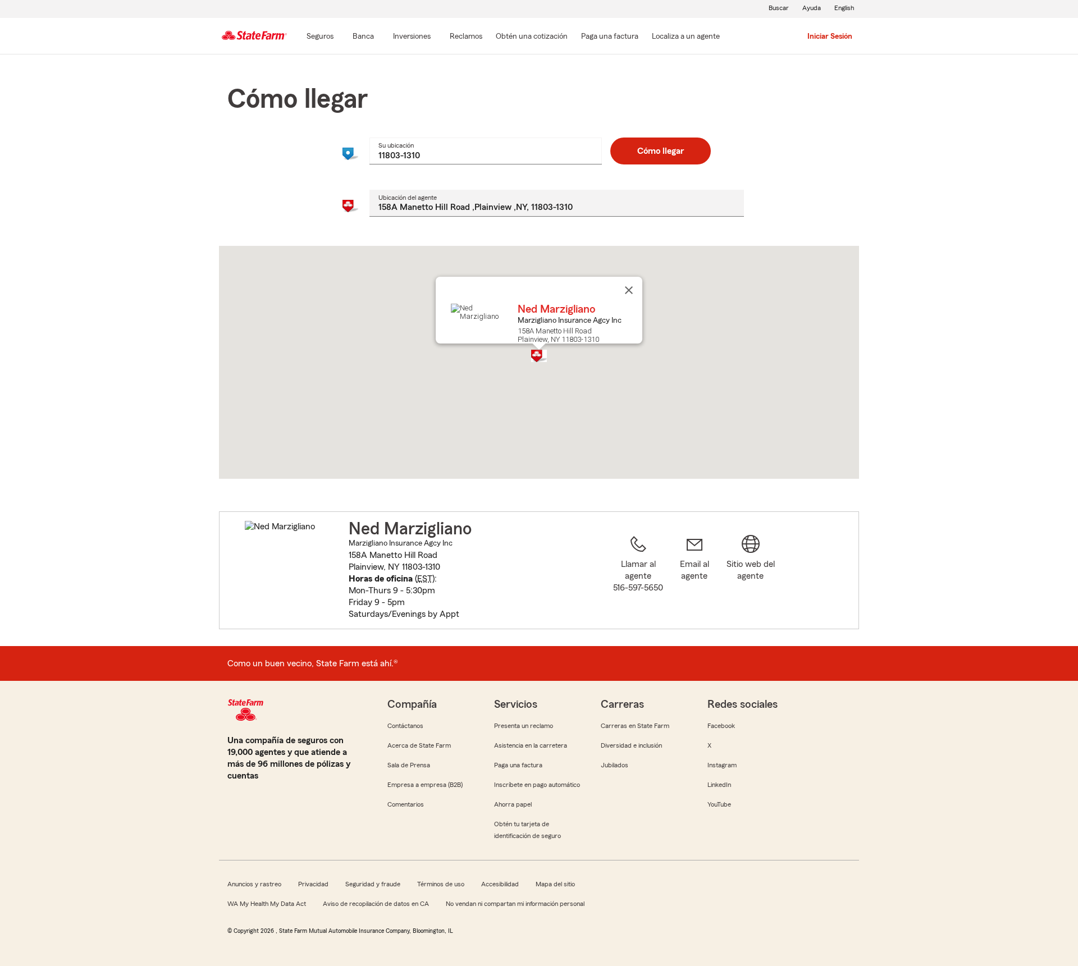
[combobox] (485, 151)
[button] (539, 356)
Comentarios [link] (405, 804)
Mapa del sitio (555, 884)
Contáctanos (405, 725)
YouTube (719, 804)
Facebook (721, 725)
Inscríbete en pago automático (537, 784)
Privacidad (313, 884)
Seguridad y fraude (372, 884)
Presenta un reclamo (523, 725)
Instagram (722, 765)
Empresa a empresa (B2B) (425, 784)
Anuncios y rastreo (254, 884)
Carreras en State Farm (635, 725)
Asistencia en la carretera (530, 745)
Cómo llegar (660, 150)
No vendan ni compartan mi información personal (515, 903)
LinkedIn (719, 784)
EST (424, 578)
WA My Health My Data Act (266, 903)
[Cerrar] (628, 290)
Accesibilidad (500, 884)
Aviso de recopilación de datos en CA (376, 903)
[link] (694, 577)
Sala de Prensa (408, 765)
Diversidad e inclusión (631, 745)
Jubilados (614, 765)
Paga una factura (518, 765)
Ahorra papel (513, 804)
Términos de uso (440, 884)
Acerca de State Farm (419, 745)
